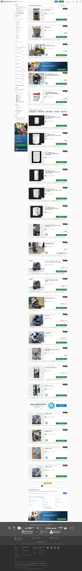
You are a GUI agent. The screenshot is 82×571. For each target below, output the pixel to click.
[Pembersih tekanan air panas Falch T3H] (36, 320)
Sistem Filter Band (49, 111)
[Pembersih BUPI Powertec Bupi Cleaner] (36, 14)
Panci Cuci (43, 498)
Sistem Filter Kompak (65, 111)
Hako (17, 37)
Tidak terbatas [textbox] (19, 93)
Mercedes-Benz (19, 27)
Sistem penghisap (32, 111)
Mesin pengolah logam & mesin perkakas (21, 8)
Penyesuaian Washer (58, 502)
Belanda (19, 99)
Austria (19, 98)
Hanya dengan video (20, 118)
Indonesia (18, 90)
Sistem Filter (56, 111)
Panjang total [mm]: (18, 56)
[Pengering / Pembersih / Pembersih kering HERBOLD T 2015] (36, 453)
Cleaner (30, 504)
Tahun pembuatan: (18, 49)
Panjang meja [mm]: (18, 81)
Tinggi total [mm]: (18, 63)
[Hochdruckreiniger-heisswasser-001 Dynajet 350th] (36, 337)
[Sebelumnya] (29, 14)
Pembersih (44, 500)
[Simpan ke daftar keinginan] (66, 10)
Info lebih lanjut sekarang (61, 405)
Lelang (17, 113)
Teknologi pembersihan (20, 6)
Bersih (30, 502)
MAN (17, 28)
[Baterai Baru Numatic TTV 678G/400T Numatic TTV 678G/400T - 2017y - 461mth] (36, 284)
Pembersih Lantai (45, 502)
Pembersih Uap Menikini (46, 506)
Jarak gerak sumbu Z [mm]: (19, 78)
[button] (80, 1)
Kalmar (17, 38)
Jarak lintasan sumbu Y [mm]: (19, 74)
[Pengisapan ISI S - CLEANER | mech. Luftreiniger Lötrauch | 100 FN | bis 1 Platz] (36, 139)
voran (17, 34)
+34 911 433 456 (19, 539)
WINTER (18, 24)
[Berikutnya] (43, 14)
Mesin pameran (19, 106)
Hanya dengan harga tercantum (21, 47)
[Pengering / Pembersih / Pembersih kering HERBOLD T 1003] (36, 418)
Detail (62, 253)
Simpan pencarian (48, 483)
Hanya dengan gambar (20, 117)
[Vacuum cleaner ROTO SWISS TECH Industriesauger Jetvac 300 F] (36, 354)
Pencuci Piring (57, 498)
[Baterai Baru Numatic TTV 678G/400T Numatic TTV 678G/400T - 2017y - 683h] (36, 266)
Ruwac (18, 29)
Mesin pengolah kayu (20, 11)
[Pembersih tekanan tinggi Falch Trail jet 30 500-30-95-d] (36, 372)
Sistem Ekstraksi (41, 111)
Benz (17, 25)
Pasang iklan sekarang (62, 69)
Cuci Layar (30, 506)
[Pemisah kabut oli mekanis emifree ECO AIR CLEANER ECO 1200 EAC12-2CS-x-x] (36, 230)
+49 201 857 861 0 (37, 538)
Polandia (19, 97)
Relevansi (62, 5)
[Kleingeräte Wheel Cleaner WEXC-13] (36, 50)
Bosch (17, 30)
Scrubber (56, 506)
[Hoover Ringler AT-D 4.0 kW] (36, 390)
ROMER (17, 32)
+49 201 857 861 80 (55, 538)
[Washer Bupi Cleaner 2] (36, 32)
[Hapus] (54, 1)
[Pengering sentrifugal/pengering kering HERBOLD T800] (36, 436)
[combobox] (21, 94)
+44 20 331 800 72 (19, 538)
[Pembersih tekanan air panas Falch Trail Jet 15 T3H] (36, 303)
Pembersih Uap (44, 504)
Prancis (19, 100)
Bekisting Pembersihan (33, 500)
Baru (17, 105)
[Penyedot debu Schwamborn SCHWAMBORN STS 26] (36, 248)
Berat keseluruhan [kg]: (18, 67)
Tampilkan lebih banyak (48, 508)
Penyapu (56, 500)
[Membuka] (47, 24)
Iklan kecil (18, 112)
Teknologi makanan (20, 12)
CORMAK (18, 22)
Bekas (17, 108)
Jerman (19, 95)
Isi (17, 33)
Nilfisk (17, 23)
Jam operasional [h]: (18, 52)
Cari (57, 1)
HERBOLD (18, 35)
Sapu (56, 504)
